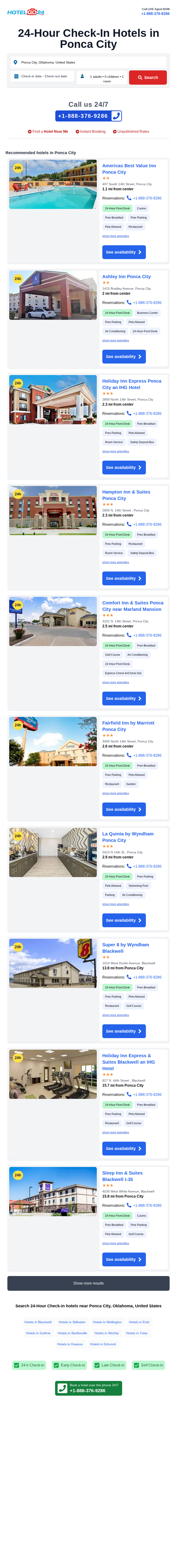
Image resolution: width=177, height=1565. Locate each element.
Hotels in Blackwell (37, 1322)
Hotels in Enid (139, 1322)
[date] (16, 76)
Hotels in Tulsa (137, 1333)
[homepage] (25, 11)
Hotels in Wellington (107, 1322)
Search (151, 77)
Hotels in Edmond (103, 1344)
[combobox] (93, 62)
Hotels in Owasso (70, 1344)
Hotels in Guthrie (38, 1333)
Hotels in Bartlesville (72, 1333)
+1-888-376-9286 (155, 14)
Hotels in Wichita (106, 1333)
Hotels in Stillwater (72, 1322)
